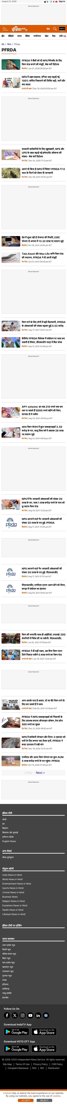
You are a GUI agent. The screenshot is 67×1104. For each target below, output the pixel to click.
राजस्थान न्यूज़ (8, 971)
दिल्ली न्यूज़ (6, 949)
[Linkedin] (38, 1015)
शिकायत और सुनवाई (10, 832)
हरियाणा (5, 984)
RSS (34, 1068)
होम (3, 35)
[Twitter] (15, 1015)
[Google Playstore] (16, 1032)
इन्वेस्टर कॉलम (8, 836)
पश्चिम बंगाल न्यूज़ (9, 953)
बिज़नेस (24, 69)
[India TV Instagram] (22, 1015)
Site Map (7, 1064)
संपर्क (4, 819)
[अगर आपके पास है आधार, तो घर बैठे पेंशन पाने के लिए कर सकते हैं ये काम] (11, 704)
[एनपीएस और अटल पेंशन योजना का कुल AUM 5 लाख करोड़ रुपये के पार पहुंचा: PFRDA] (11, 761)
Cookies (7, 1093)
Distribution (54, 1068)
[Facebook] (7, 1015)
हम (3, 823)
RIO (42, 1068)
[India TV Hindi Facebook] (51, 1)
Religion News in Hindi (13, 901)
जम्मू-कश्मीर (7, 993)
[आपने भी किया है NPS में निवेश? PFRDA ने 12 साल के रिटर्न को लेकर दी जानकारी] (11, 173)
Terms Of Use (22, 1064)
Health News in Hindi (12, 909)
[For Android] (16, 1049)
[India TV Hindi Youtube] (56, 1)
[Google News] (46, 1015)
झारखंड (5, 997)
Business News (10, 896)
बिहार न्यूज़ (6, 958)
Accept (26, 1100)
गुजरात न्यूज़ (7, 975)
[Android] (48, 1)
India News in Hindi (12, 875)
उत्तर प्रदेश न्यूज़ (8, 945)
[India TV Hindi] (19, 29)
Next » (40, 773)
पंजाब (4, 980)
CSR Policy (57, 1064)
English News (9, 841)
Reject (44, 1100)
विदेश (27, 35)
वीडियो (10, 35)
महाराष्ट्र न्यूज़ (7, 967)
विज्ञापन (5, 828)
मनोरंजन (37, 35)
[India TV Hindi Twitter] (54, 1)
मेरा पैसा (24, 161)
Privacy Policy (40, 1064)
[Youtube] (30, 1015)
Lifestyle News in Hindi (13, 914)
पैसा (53, 35)
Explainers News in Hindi (14, 905)
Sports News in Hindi (13, 888)
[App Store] (44, 1032)
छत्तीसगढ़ (5, 988)
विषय (9, 44)
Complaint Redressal (18, 1068)
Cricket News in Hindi (13, 892)
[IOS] (45, 1)
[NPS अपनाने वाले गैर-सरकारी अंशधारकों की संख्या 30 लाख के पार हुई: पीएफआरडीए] (11, 572)
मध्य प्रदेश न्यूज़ (8, 962)
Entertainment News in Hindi (16, 883)
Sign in (62, 1)
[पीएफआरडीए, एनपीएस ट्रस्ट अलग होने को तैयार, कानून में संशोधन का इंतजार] (11, 589)
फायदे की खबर (27, 89)
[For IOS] (44, 1049)
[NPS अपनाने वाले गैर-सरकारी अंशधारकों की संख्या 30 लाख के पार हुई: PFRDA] (11, 523)
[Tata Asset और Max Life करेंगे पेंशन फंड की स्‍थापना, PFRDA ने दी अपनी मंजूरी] (11, 257)
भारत (19, 35)
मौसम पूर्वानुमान (8, 857)
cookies (56, 1095)
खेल (46, 35)
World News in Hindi (12, 879)
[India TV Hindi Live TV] (62, 29)
